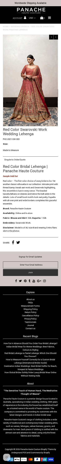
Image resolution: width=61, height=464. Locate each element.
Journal (30, 325)
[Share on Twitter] (18, 242)
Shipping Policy (30, 309)
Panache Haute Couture (30, 449)
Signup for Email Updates (30, 257)
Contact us (30, 328)
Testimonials (30, 322)
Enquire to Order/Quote (15, 160)
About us (30, 299)
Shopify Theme (47, 449)
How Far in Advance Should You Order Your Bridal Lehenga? (30, 343)
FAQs (30, 302)
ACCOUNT (18, 18)
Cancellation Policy (30, 315)
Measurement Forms (30, 306)
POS (24, 453)
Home (6, 27)
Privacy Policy (30, 319)
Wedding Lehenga (20, 27)
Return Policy (30, 312)
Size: (5, 144)
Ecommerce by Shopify (40, 453)
